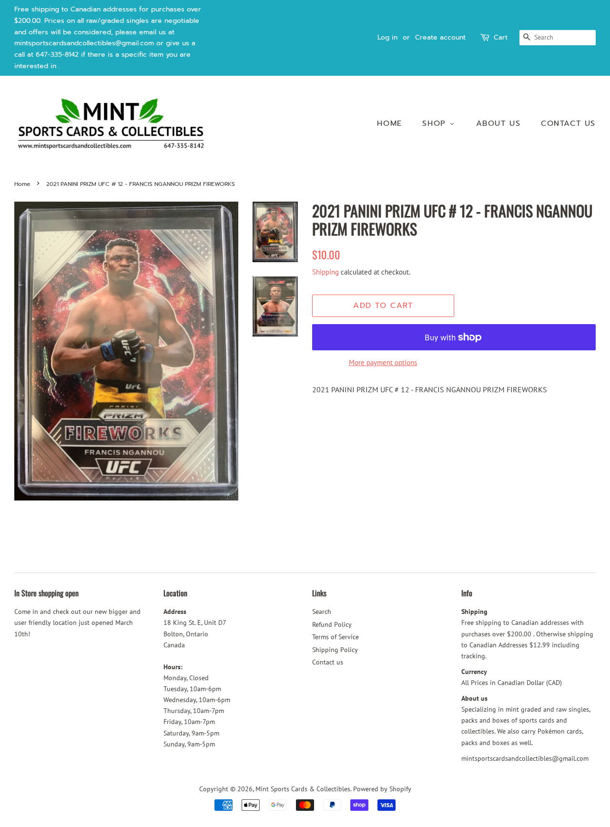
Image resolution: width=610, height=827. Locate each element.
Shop (435, 123)
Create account (440, 37)
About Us (498, 123)
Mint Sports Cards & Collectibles (302, 789)
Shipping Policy (335, 649)
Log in (387, 37)
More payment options (383, 362)
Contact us (568, 123)
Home (389, 123)
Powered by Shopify (382, 789)
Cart (501, 37)
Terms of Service (335, 637)
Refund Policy (332, 624)
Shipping (325, 271)
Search (321, 611)
